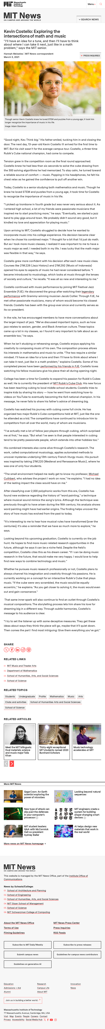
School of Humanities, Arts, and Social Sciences (32, 675)
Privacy (7, 1019)
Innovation (76, 984)
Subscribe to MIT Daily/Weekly (27, 945)
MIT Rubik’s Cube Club (67, 383)
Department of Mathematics (22, 670)
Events (18, 1016)
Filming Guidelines (14, 932)
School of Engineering (19, 895)
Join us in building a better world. (22, 1000)
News (73, 988)
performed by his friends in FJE (59, 366)
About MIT (42, 992)
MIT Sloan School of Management (25, 903)
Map (12, 1016)
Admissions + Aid (12, 988)
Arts (80, 696)
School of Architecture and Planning (26, 890)
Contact (43, 1016)
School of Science (16, 680)
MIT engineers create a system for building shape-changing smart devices (86, 813)
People (26, 1016)
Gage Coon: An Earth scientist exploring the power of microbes (36, 794)
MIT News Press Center (66, 922)
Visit (6, 1016)
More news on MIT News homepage (24, 843)
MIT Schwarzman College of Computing (28, 912)
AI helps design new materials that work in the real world (86, 829)
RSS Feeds (59, 932)
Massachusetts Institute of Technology (23, 1010)
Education (9, 984)
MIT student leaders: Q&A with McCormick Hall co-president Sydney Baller (36, 830)
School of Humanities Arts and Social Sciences (55, 702)
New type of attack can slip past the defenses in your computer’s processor (36, 813)
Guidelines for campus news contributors (77, 954)
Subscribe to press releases (77, 945)
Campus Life (43, 988)
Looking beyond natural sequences (87, 793)
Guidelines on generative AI (27, 964)
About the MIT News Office (19, 922)
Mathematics (57, 696)
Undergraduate (27, 696)
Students (10, 696)
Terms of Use (11, 927)
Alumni (7, 992)
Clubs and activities (15, 702)
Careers (34, 1016)
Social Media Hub (34, 1019)
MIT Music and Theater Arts (21, 665)
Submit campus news (27, 954)
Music (71, 696)
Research (41, 984)
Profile (42, 696)
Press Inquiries (61, 927)
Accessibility (18, 1019)
